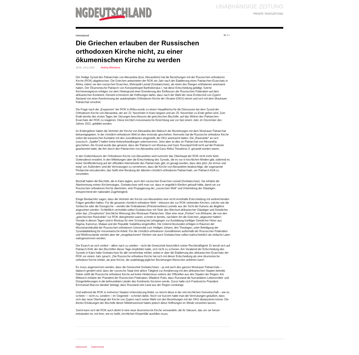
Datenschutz (97, 347)
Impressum (81, 347)
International (82, 35)
